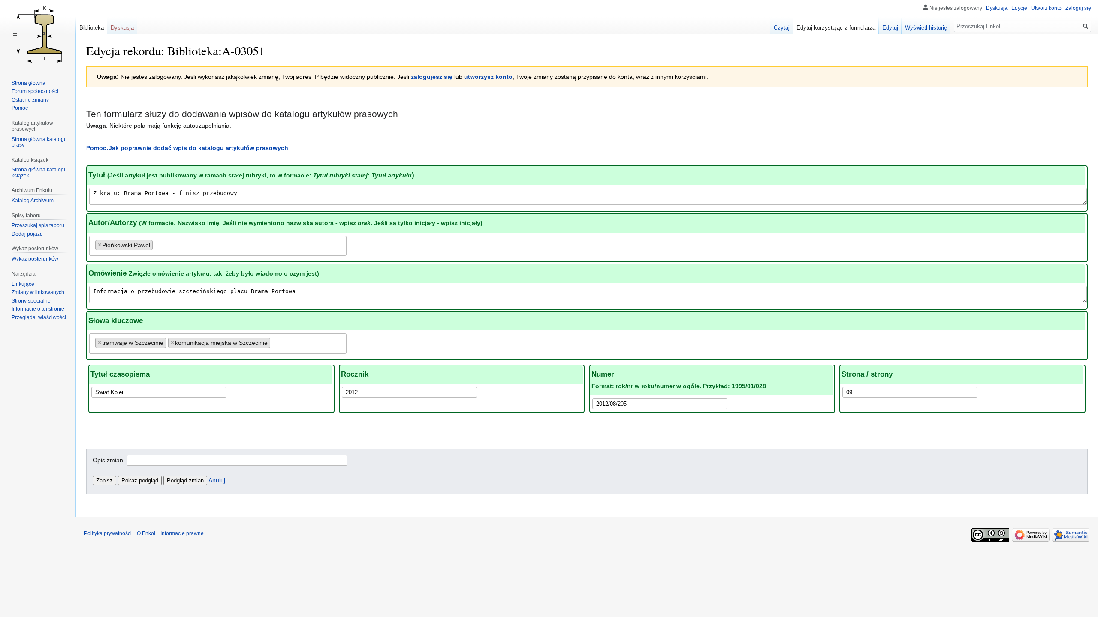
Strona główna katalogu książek (39, 173)
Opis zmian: (109, 460)
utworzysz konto (488, 76)
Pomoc (20, 108)
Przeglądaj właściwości (39, 317)
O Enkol (146, 533)
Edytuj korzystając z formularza (835, 27)
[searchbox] (157, 243)
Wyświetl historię (926, 27)
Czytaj (782, 27)
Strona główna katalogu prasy (39, 142)
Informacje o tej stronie (38, 309)
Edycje (1019, 8)
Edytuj (890, 27)
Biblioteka (91, 27)
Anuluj (216, 480)
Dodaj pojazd (27, 234)
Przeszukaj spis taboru (38, 225)
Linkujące (23, 284)
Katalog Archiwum (33, 201)
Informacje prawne (182, 533)
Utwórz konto (1046, 8)
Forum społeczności (35, 91)
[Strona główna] (37, 34)
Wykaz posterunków (35, 259)
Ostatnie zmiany (30, 100)
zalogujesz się (431, 76)
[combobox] (218, 246)
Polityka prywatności (108, 533)
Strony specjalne (31, 301)
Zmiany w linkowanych (38, 292)
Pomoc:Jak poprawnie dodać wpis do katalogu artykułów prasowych (187, 147)
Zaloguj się (1078, 8)
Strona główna (28, 83)
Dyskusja (997, 8)
